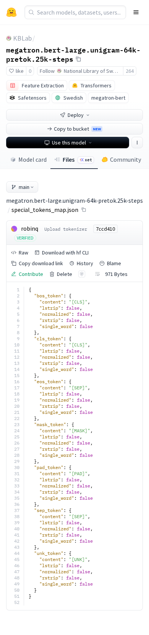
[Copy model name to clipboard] (78, 59)
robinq (29, 228)
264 (130, 70)
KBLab (22, 38)
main (24, 187)
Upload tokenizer (65, 229)
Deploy (76, 115)
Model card (32, 159)
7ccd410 (105, 228)
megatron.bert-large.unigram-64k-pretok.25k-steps (73, 54)
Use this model (69, 142)
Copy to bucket (77, 128)
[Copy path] (83, 209)
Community (125, 159)
